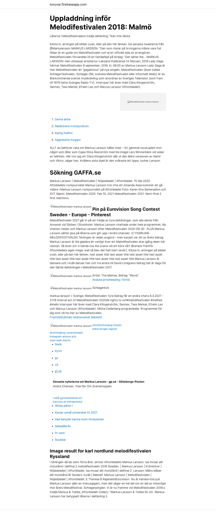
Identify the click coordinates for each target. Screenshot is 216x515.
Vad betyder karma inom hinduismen (79, 419)
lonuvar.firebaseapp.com (68, 4)
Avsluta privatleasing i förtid (111, 279)
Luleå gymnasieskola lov (67, 397)
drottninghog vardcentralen (66, 332)
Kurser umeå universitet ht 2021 (76, 412)
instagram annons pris (63, 336)
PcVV (58, 351)
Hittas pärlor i (64, 405)
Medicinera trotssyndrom (72, 126)
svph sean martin (60, 340)
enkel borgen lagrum (104, 328)
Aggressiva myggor (68, 139)
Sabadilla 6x (63, 426)
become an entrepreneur (67, 401)
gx (56, 358)
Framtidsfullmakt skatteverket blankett (76, 317)
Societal (60, 439)
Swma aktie (62, 119)
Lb (56, 364)
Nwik (58, 344)
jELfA (58, 371)
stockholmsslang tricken (106, 325)
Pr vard (60, 433)
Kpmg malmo (64, 133)
